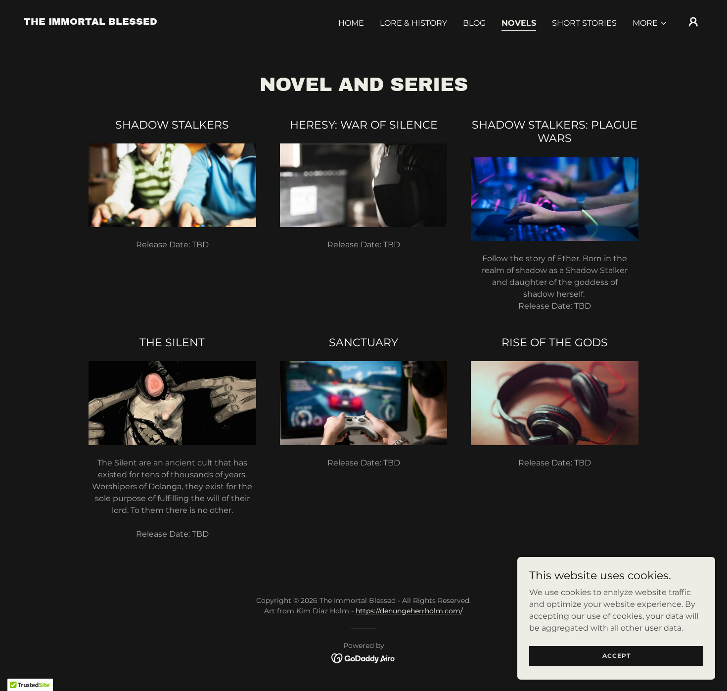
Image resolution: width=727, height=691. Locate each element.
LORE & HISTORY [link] (413, 23)
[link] (90, 22)
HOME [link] (351, 23)
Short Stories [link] (584, 23)
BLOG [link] (474, 23)
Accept (616, 655)
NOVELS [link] (518, 23)
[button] (650, 23)
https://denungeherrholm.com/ (409, 610)
